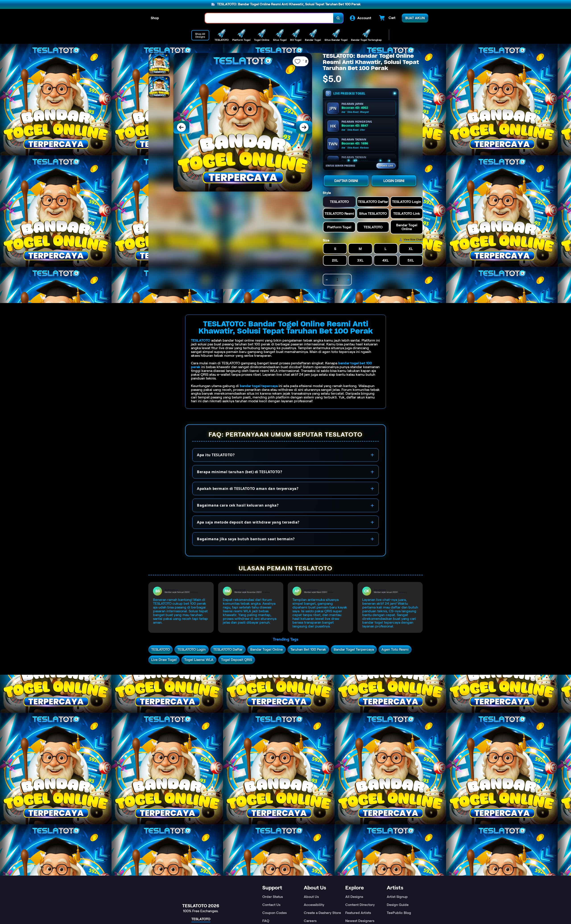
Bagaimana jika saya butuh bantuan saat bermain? (246, 538)
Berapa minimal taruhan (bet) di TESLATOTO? (239, 471)
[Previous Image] (181, 127)
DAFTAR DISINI (346, 181)
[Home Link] (182, 18)
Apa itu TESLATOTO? (216, 454)
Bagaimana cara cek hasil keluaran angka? (238, 505)
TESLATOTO (200, 340)
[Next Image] (304, 127)
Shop (155, 18)
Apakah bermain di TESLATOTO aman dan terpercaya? (247, 488)
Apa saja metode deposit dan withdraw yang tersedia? (248, 522)
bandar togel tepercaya (259, 386)
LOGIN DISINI (393, 181)
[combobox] (269, 18)
